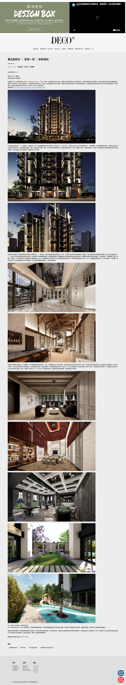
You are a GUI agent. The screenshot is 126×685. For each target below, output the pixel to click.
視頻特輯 (43, 49)
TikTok (35, 672)
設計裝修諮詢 (26, 670)
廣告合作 (25, 668)
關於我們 (15, 666)
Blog (14, 67)
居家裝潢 (35, 49)
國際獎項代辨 (13, 647)
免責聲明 (15, 670)
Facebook (36, 666)
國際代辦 (25, 666)
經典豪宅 (87, 49)
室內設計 (57, 49)
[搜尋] (92, 49)
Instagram (36, 670)
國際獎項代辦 (79, 49)
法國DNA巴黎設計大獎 (46, 647)
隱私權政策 (16, 668)
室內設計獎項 (33, 647)
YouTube (35, 668)
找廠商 (64, 49)
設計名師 (50, 49)
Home (9, 67)
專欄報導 (70, 49)
